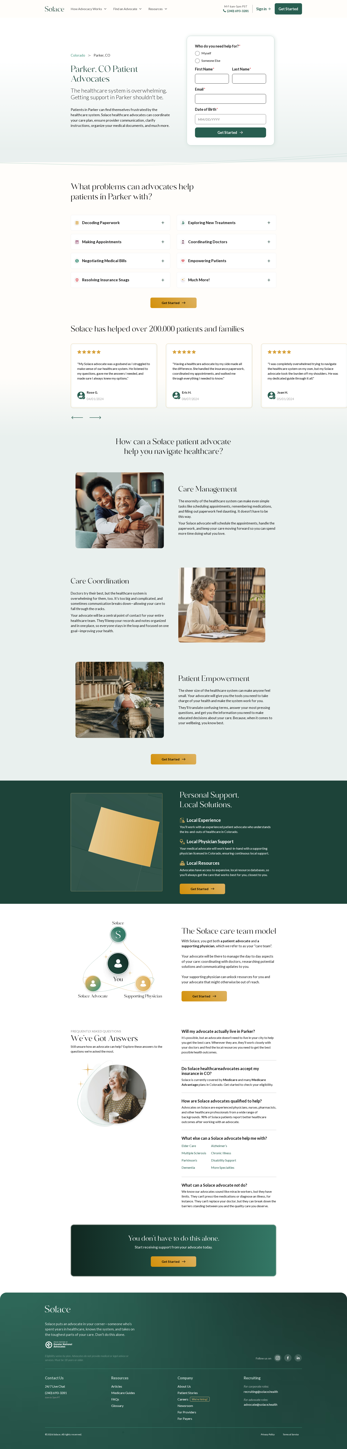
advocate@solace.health (260, 1404)
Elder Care (189, 1146)
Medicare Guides (123, 1393)
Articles (116, 1386)
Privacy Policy (268, 1434)
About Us (184, 1386)
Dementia (188, 1167)
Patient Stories (188, 1393)
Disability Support (223, 1160)
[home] (54, 9)
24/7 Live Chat (55, 1386)
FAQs (115, 1399)
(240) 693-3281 (238, 11)
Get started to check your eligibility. (248, 1084)
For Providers (187, 1412)
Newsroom (185, 1406)
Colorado (78, 55)
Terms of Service (291, 1434)
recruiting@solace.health (261, 1391)
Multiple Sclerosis (194, 1153)
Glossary (117, 1406)
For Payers (185, 1418)
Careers (183, 1399)
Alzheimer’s (219, 1146)
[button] (88, 9)
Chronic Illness (221, 1153)
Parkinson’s (189, 1160)
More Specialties (222, 1167)
